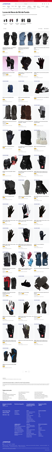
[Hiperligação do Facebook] (3, 414)
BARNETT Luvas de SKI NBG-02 (39, 244)
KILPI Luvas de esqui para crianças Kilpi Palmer (41, 268)
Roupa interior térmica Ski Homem (39, 394)
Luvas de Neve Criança (17, 24)
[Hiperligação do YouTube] (5, 414)
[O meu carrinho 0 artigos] (48, 4)
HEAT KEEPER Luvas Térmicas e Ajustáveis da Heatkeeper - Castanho (25, 122)
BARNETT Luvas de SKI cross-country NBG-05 (41, 97)
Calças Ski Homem (5, 399)
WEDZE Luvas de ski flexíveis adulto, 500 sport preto (41, 48)
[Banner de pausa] (47, 1)
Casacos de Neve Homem (38, 393)
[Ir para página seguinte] (29, 372)
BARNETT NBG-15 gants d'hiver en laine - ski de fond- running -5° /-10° (10, 221)
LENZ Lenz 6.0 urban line (38, 316)
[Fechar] (48, 1)
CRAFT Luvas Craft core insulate (23, 292)
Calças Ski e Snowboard (22, 393)
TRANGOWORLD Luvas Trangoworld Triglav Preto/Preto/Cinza (25, 73)
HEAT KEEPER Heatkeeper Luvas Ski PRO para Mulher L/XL (41, 197)
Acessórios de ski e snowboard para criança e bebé (41, 396)
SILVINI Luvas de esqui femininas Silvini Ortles (25, 340)
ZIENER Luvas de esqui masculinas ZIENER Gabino (9, 365)
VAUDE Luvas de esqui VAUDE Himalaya (24, 196)
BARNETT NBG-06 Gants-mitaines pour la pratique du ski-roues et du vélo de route (41, 172)
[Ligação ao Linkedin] (8, 414)
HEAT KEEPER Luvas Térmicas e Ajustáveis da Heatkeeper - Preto (25, 147)
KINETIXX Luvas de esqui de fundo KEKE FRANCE (9, 317)
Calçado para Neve (21, 395)
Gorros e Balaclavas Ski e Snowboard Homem (9, 394)
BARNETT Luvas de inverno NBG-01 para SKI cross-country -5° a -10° (25, 221)
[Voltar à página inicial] (6, 3)
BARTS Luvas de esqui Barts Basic (8, 97)
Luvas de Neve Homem (5, 24)
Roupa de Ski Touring (6, 396)
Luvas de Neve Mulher (11, 24)
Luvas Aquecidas (28, 23)
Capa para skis (5, 393)
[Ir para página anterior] (23, 372)
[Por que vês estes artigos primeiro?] (38, 28)
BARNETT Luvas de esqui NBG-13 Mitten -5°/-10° (9, 172)
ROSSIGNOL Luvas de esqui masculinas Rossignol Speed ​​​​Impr (9, 269)
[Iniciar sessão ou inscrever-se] (46, 4)
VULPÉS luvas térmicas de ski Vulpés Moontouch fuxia (9, 73)
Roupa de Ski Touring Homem (23, 399)
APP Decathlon (38, 6)
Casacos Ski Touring (21, 396)
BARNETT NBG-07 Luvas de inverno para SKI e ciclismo (41, 73)
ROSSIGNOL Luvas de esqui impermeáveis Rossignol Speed (41, 122)
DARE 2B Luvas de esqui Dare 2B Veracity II (9, 121)
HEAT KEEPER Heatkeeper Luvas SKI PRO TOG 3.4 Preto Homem (25, 172)
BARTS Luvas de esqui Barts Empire (24, 97)
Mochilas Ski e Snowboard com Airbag (8, 395)
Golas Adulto (20, 394)
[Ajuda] (45, 4)
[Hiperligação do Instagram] (6, 414)
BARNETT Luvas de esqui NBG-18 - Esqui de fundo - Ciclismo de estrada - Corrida (25, 269)
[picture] (10, 38)
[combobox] (46, 28)
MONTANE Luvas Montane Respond (8, 146)
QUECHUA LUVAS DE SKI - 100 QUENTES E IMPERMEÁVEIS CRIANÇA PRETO (9, 48)
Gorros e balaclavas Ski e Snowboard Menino (40, 395)
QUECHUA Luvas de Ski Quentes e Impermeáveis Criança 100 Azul (23, 48)
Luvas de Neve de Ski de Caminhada (23, 24)
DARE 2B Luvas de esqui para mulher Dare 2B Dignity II (41, 293)
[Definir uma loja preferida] (43, 4)
